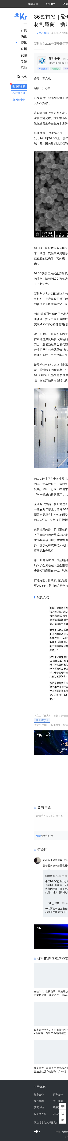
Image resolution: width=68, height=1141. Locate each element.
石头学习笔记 (41, 32)
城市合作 (39, 1094)
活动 (24, 67)
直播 (24, 48)
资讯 (24, 42)
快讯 (24, 36)
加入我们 (58, 1113)
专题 (24, 61)
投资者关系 (40, 1113)
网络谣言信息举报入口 (46, 1122)
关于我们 (58, 1101)
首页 (24, 30)
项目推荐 (41, 720)
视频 (24, 55)
